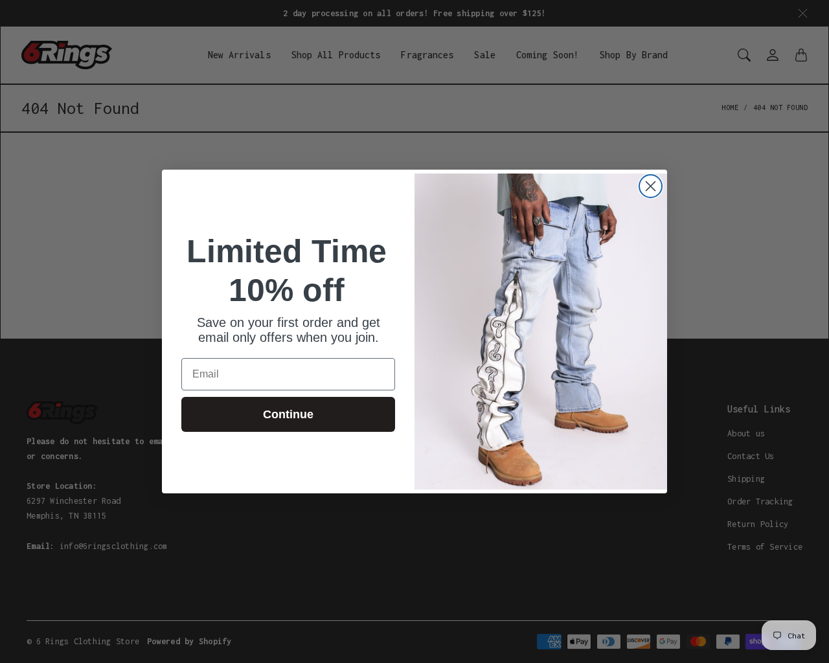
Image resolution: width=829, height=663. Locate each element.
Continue (288, 414)
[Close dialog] (650, 186)
